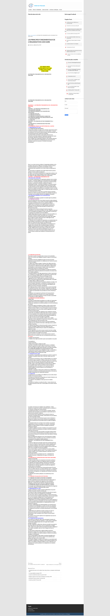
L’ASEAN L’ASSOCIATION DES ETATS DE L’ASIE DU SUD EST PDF (74, 51)
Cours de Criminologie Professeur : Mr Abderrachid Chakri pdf (74, 70)
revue (60, 9)
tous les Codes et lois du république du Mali (74, 54)
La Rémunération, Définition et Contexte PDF (72, 23)
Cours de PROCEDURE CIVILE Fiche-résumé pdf (73, 37)
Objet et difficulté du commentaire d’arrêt (53, 564)
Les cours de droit (31, 610)
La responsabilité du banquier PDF (35, 573)
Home (30, 9)
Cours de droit (30, 609)
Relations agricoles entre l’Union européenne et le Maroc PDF (40, 576)
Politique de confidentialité (33, 608)
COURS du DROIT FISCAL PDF (35, 580)
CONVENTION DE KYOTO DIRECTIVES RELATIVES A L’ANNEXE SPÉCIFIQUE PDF (73, 30)
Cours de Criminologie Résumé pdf (74, 62)
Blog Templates (62, 614)
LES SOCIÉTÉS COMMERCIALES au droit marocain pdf (74, 80)
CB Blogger (68, 614)
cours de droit (45, 9)
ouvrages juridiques (53, 9)
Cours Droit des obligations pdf (73, 72)
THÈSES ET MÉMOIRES (37, 9)
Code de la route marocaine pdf (73, 25)
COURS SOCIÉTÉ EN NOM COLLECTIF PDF (38, 574)
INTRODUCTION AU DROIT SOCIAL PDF (37, 578)
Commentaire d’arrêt (71, 47)
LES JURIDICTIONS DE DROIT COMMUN (36, 564)
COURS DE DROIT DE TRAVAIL (72, 43)
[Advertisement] (45, 25)
